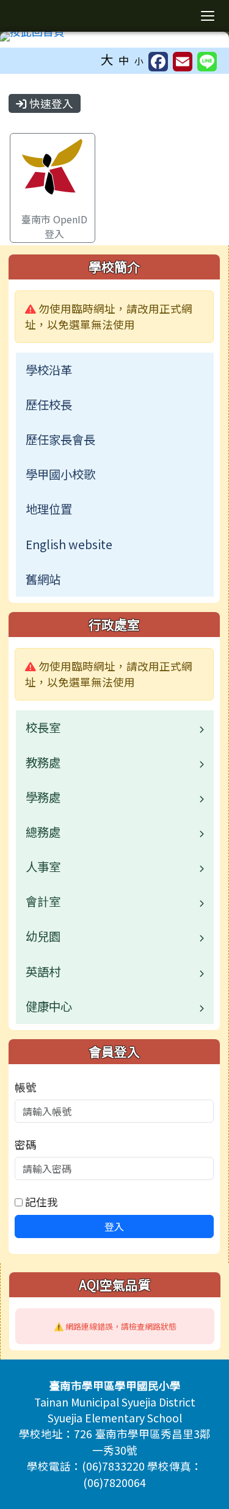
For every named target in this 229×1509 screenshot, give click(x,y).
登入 (114, 1226)
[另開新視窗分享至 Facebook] (158, 61)
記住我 (40, 1201)
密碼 (26, 1144)
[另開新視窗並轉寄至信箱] (182, 61)
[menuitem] (115, 370)
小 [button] (139, 60)
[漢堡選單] (207, 16)
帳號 (26, 1087)
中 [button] (123, 60)
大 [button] (107, 59)
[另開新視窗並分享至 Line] (207, 61)
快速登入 (50, 103)
